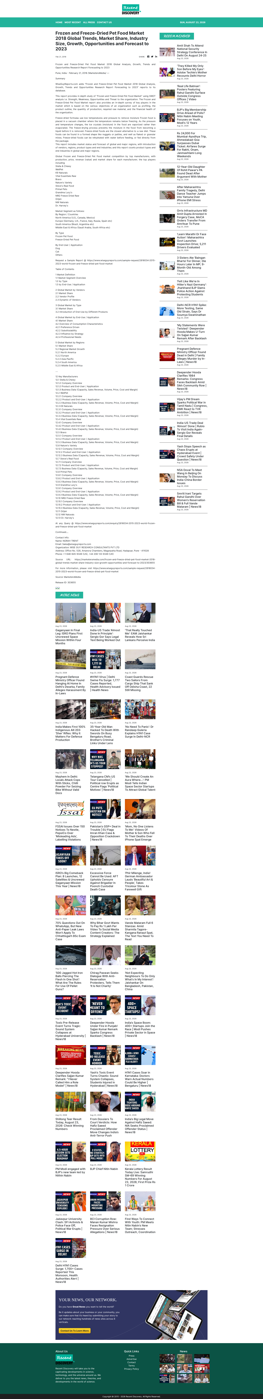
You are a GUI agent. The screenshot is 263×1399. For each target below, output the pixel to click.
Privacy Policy (131, 1369)
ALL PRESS (89, 22)
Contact (131, 1362)
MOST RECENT (73, 22)
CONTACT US (104, 22)
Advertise (132, 1359)
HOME (59, 22)
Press (131, 1355)
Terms (131, 1365)
